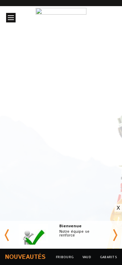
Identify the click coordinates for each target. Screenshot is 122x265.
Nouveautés (25, 257)
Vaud (85, 139)
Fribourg (45, 139)
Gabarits (108, 257)
